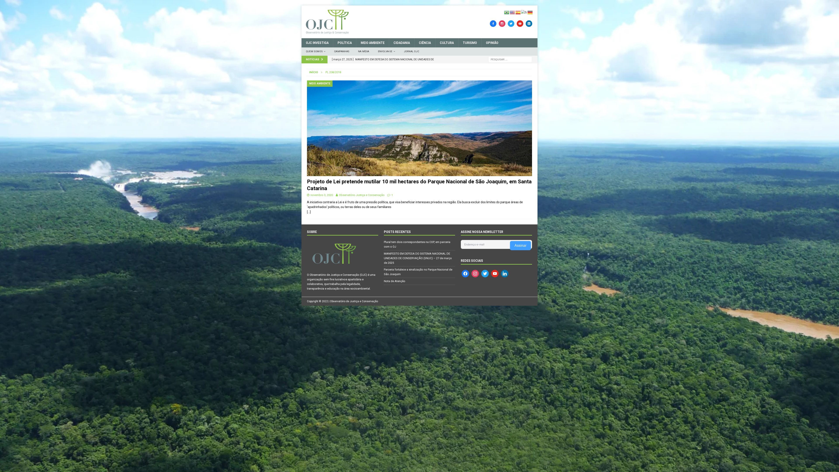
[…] (309, 212)
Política (345, 43)
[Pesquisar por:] (510, 59)
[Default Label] (520, 23)
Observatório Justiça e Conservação (362, 195)
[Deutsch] (530, 12)
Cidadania (401, 43)
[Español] (518, 12)
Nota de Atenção (394, 281)
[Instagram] (502, 23)
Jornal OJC (411, 51)
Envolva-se (385, 51)
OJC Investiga (317, 43)
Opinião (492, 43)
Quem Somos (314, 51)
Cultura (447, 43)
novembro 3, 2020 (321, 195)
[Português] (507, 12)
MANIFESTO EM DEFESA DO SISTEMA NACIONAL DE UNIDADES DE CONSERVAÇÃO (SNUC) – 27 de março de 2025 (418, 258)
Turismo (470, 43)
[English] (512, 12)
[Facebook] (493, 23)
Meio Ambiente (373, 43)
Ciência (425, 43)
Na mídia (363, 51)
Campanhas (341, 51)
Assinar (520, 245)
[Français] (524, 12)
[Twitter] (511, 23)
